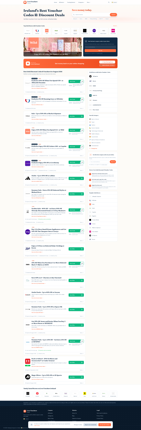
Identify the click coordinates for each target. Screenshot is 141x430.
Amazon (107, 18)
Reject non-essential (90, 424)
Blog (73, 415)
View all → (115, 25)
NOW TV (101, 18)
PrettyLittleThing (93, 18)
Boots (81, 18)
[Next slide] (79, 47)
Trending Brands (71, 2)
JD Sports (75, 18)
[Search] (109, 2)
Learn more (37, 425)
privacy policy (99, 53)
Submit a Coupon (76, 418)
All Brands (61, 2)
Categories (81, 2)
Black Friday (51, 418)
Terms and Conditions (102, 413)
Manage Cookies (78, 424)
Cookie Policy (100, 418)
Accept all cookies (104, 424)
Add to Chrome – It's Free (108, 65)
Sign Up (100, 50)
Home (55, 2)
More (88, 2)
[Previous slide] (26, 47)
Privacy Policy (100, 415)
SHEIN (86, 18)
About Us (74, 413)
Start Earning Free (108, 62)
